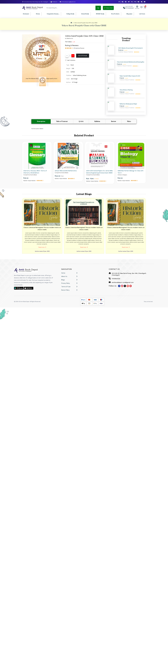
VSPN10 (72, 72)
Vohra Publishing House (79, 75)
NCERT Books (100, 14)
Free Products (115, 14)
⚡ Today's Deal (108, 8)
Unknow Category (122, 174)
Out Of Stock (82, 55)
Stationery (26, 14)
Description (41, 121)
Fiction (38, 14)
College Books (70, 14)
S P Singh (74, 82)
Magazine (129, 14)
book (72, 65)
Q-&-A (81, 121)
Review (113, 121)
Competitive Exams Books (30, 174)
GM (73, 68)
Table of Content (62, 121)
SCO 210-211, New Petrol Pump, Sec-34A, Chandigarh (36, 1)
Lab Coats (142, 14)
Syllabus (97, 121)
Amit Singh (74, 79)
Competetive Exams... (53, 14)
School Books (85, 14)
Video (129, 121)
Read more (41, 247)
